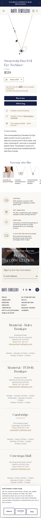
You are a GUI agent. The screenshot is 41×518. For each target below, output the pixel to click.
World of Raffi (8, 313)
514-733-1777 (23, 342)
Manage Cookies (28, 308)
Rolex (4, 297)
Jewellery (6, 300)
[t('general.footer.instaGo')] (26, 290)
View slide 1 (19, 53)
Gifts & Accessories (10, 310)
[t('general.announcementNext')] (39, 3)
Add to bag (20, 103)
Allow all (9, 511)
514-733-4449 (23, 384)
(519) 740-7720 (23, 428)
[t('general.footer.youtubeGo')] (30, 289)
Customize (20, 511)
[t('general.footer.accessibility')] (37, 290)
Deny (32, 512)
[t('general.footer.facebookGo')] (23, 290)
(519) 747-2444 (23, 467)
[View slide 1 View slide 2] (20, 35)
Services (5, 305)
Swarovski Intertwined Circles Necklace (20, 181)
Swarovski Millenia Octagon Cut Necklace (32, 181)
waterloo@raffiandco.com (20, 469)
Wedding (5, 302)
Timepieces (6, 308)
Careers (25, 310)
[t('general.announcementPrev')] (2, 3)
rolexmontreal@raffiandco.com (20, 344)
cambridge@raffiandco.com (20, 430)
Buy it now (20, 98)
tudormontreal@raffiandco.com (20, 387)
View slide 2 (21, 53)
